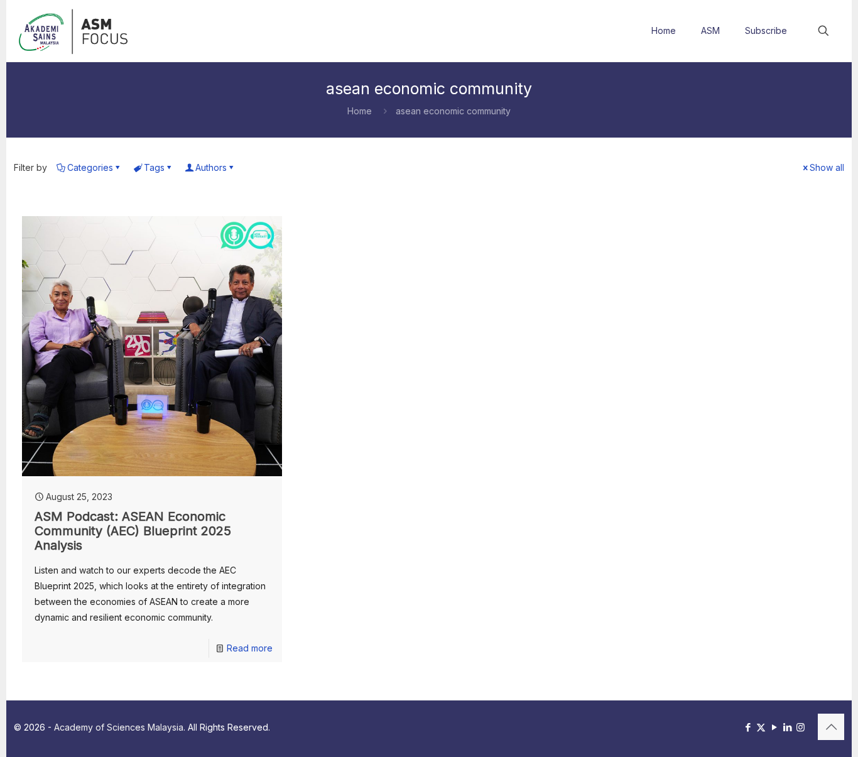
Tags (154, 167)
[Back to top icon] (831, 727)
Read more (250, 648)
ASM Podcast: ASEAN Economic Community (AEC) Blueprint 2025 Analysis (133, 531)
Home (359, 111)
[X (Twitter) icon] (761, 727)
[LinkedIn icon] (787, 727)
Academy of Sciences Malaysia (118, 727)
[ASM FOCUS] (75, 31)
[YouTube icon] (774, 727)
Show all (827, 167)
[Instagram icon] (800, 727)
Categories (90, 167)
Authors (211, 167)
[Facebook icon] (747, 727)
